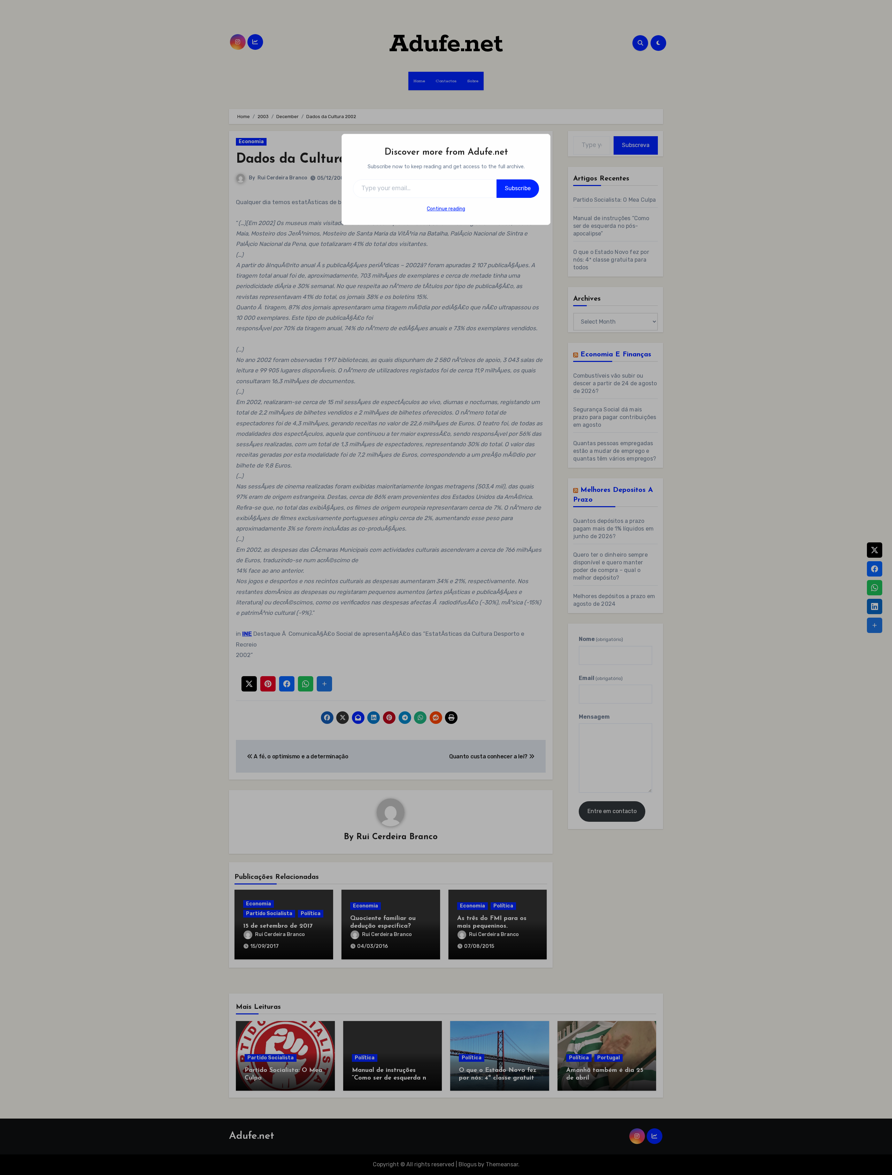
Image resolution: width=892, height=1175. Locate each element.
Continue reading (446, 209)
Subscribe (518, 188)
